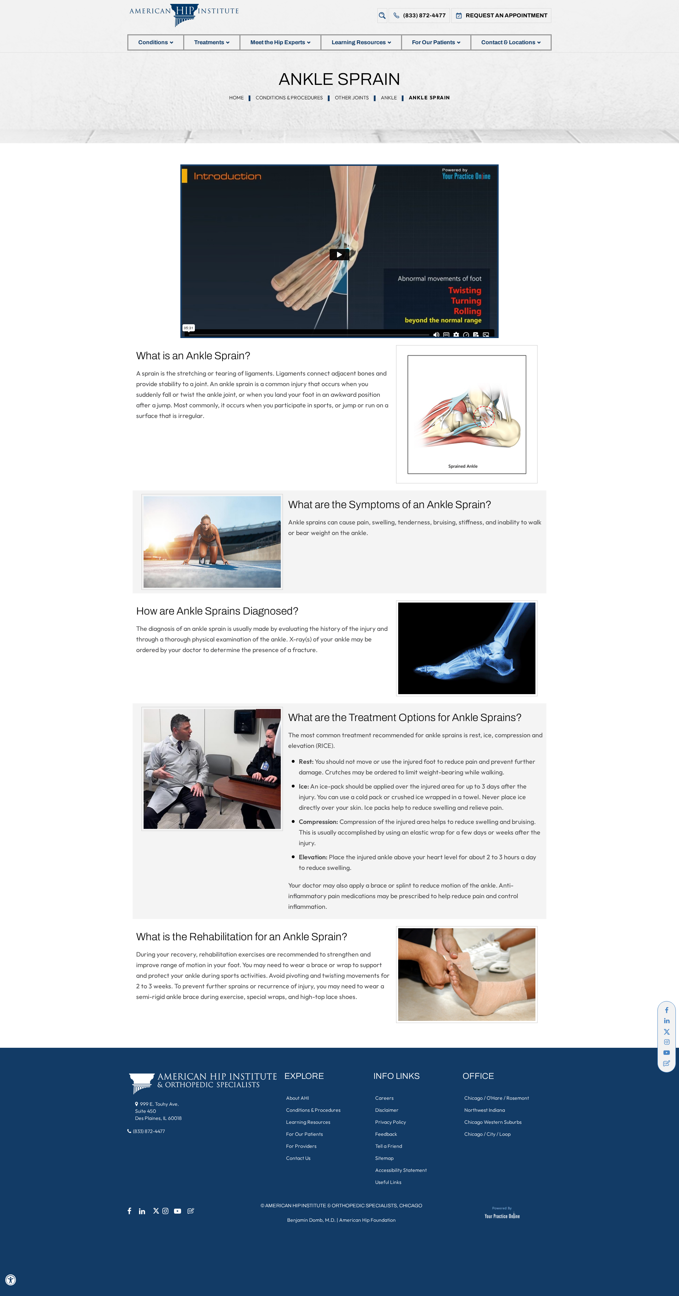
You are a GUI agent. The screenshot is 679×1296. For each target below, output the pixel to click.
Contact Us (298, 1158)
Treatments (209, 42)
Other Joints (352, 97)
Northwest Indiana (484, 1110)
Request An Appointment (506, 15)
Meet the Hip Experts (277, 42)
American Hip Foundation (367, 1220)
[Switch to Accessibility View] (10, 1280)
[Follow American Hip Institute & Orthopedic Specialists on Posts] (666, 1063)
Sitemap (384, 1158)
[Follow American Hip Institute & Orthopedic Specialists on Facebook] (666, 1010)
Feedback (386, 1134)
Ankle (389, 97)
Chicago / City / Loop (487, 1134)
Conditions (153, 42)
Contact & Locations (508, 42)
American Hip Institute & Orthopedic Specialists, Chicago (343, 1205)
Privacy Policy (390, 1122)
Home (236, 97)
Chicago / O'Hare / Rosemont (496, 1098)
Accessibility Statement (401, 1170)
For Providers (301, 1146)
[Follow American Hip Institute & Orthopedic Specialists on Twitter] (666, 1031)
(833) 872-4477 (424, 15)
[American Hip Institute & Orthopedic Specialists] (189, 15)
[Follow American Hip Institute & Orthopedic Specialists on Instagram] (666, 1042)
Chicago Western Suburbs (493, 1122)
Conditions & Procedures (289, 97)
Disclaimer (387, 1110)
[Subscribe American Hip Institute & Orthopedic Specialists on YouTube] (666, 1052)
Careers (384, 1098)
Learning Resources (359, 42)
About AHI (297, 1098)
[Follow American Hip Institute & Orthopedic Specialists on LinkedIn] (666, 1021)
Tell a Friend (388, 1146)
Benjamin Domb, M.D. (311, 1220)
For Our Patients (433, 42)
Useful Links (388, 1182)
